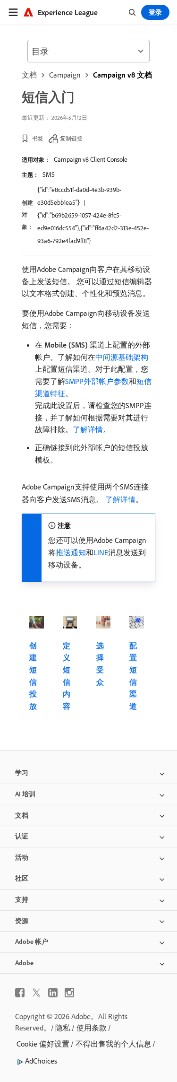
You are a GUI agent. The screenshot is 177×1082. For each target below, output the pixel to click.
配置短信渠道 (133, 676)
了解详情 (88, 429)
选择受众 (100, 664)
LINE (100, 552)
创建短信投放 (33, 676)
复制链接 (71, 138)
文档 (29, 74)
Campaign (65, 74)
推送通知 (71, 552)
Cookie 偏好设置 (43, 1043)
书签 (37, 138)
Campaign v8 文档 (122, 74)
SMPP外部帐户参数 (97, 381)
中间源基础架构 (121, 357)
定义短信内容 (66, 676)
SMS (48, 174)
